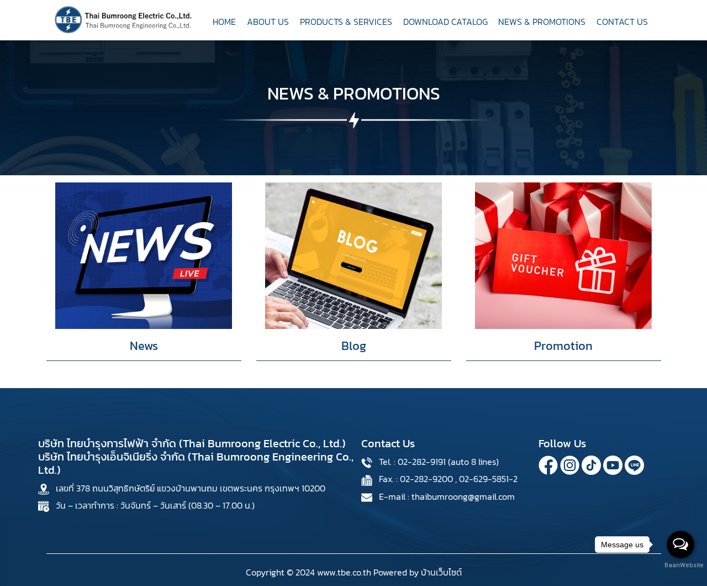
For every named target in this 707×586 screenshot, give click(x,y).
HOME (224, 21)
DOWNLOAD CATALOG (445, 21)
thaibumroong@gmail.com (463, 496)
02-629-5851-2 (488, 478)
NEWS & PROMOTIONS (541, 21)
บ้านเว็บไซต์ (441, 572)
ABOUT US (268, 21)
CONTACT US (622, 21)
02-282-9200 (426, 478)
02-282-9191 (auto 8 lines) (448, 461)
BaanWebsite (681, 565)
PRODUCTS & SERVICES (346, 21)
